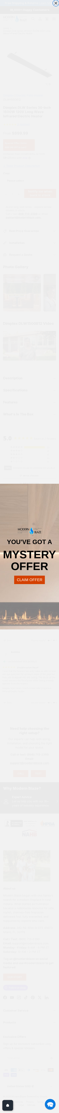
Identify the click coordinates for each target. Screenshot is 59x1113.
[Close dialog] (56, 3)
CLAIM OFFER (29, 580)
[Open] (7, 1105)
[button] (50, 1104)
